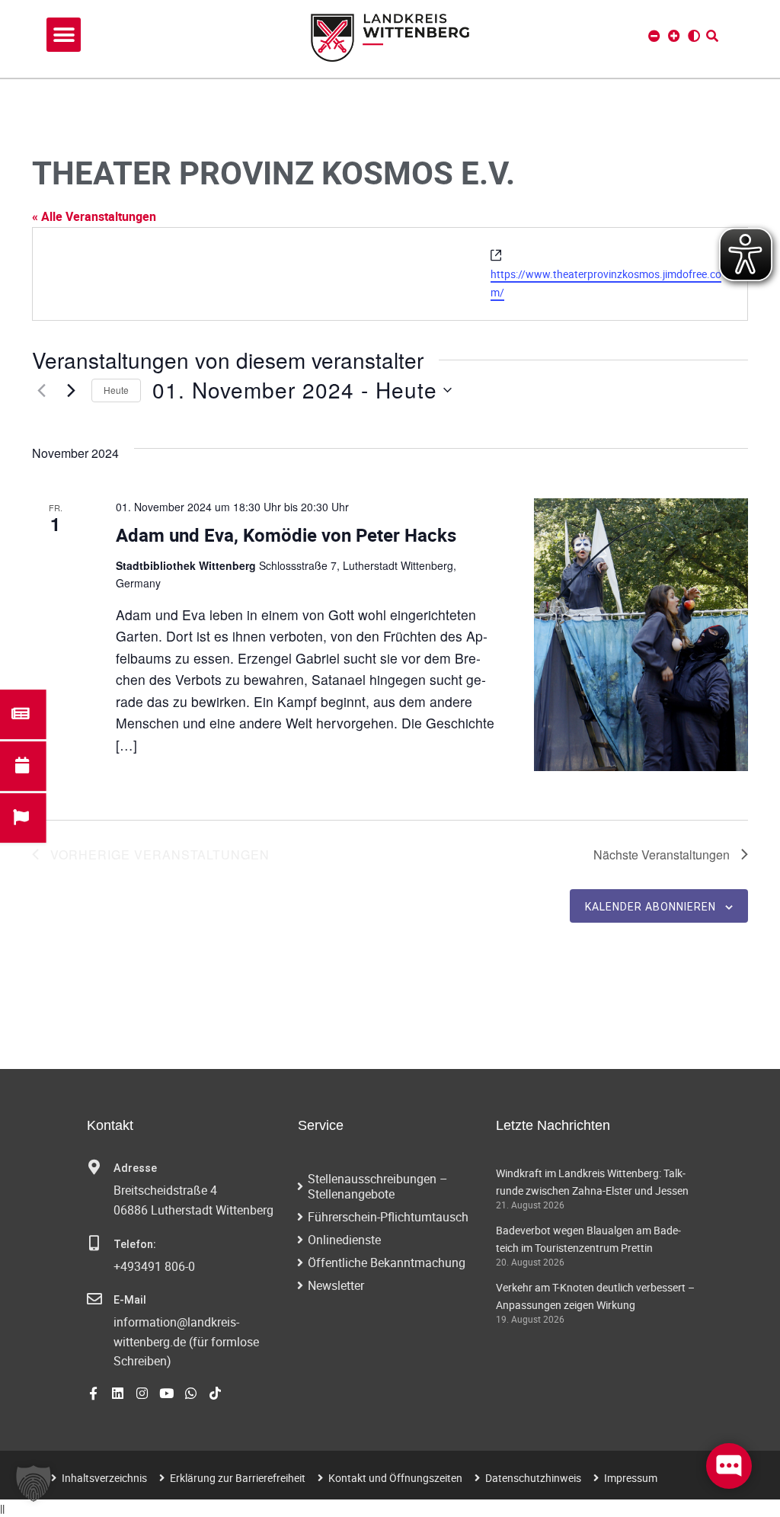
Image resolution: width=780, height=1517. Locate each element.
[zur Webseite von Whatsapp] (190, 1393)
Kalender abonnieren (650, 907)
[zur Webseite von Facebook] (93, 1393)
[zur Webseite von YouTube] (166, 1393)
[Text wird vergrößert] (674, 36)
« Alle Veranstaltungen (94, 216)
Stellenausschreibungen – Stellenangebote (378, 1186)
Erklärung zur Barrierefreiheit (237, 1478)
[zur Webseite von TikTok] (215, 1393)
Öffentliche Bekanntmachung (386, 1262)
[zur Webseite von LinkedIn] (117, 1393)
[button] (63, 35)
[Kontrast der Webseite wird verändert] (694, 36)
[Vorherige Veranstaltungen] (41, 390)
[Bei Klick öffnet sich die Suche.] (712, 36)
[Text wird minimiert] (654, 36)
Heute (116, 389)
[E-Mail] (94, 1299)
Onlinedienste (344, 1239)
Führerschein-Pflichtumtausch (388, 1216)
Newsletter (336, 1285)
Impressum (630, 1478)
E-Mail (129, 1300)
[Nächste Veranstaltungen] (71, 390)
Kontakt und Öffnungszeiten (395, 1478)
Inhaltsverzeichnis (104, 1478)
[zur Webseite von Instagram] (142, 1393)
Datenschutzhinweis (533, 1478)
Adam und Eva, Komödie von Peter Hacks (286, 535)
